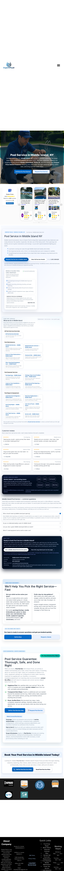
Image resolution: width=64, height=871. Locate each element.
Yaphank (48, 485)
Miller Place (55, 485)
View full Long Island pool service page (42, 549)
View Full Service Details (38, 259)
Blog (47, 853)
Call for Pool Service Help (24, 769)
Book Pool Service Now (43, 769)
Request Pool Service (41, 171)
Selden (45, 479)
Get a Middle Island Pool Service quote (16, 549)
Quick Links (45, 840)
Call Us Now (18, 637)
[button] (58, 65)
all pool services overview (34, 421)
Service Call (46, 855)
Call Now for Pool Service (22, 171)
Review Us (10, 203)
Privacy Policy (32, 858)
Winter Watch (47, 847)
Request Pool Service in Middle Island (16, 259)
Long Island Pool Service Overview (20, 563)
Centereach (40, 485)
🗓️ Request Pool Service (35, 710)
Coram (39, 479)
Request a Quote (46, 637)
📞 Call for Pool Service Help (15, 710)
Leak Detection (46, 870)
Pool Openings (47, 861)
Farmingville (52, 479)
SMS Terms (32, 855)
